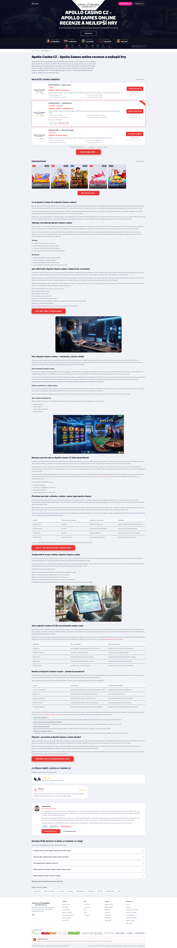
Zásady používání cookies (129, 945)
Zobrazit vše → (140, 79)
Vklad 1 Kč (100, 891)
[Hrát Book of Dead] (79, 176)
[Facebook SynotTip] (33, 914)
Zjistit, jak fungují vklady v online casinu (53, 548)
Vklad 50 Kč (108, 918)
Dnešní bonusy (80, 891)
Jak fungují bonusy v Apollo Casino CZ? (45, 863)
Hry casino (86, 915)
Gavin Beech (46, 806)
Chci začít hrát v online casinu (49, 311)
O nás (127, 904)
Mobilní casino (110, 891)
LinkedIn (45, 826)
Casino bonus (37, 891)
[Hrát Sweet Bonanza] (41, 176)
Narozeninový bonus (68, 915)
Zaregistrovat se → (51, 831)
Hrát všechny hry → (88, 193)
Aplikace (107, 910)
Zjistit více (88, 33)
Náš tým (128, 907)
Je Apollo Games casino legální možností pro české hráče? (52, 850)
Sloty (85, 912)
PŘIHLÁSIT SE (139, 3)
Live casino (61, 891)
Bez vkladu (65, 907)
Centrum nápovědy (131, 912)
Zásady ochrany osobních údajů (114, 945)
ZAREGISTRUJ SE (125, 3)
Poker (119, 891)
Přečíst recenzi (135, 92)
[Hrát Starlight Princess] (117, 176)
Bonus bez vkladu (49, 891)
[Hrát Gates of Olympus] (60, 176)
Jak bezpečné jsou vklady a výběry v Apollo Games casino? (52, 869)
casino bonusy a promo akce (99, 476)
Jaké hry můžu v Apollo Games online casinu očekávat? (50, 857)
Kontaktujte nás (130, 915)
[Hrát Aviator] (98, 176)
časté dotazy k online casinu (50, 714)
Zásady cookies (130, 920)
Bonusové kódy (67, 918)
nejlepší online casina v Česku (114, 639)
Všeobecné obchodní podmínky (96, 945)
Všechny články (54, 826)
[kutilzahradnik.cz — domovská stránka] (88, 5)
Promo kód (91, 891)
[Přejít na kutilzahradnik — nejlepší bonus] (88, 113)
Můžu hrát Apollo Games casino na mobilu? (47, 875)
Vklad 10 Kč (108, 915)
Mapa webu (129, 923)
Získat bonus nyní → (88, 152)
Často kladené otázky (132, 910)
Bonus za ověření (67, 912)
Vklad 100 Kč (108, 920)
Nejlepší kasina (109, 904)
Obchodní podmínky (131, 918)
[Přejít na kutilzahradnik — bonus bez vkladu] (88, 136)
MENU (37, 3)
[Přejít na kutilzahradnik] (88, 91)
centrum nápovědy (57, 881)
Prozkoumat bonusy (70, 831)
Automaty (70, 891)
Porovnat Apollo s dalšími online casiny (53, 759)
